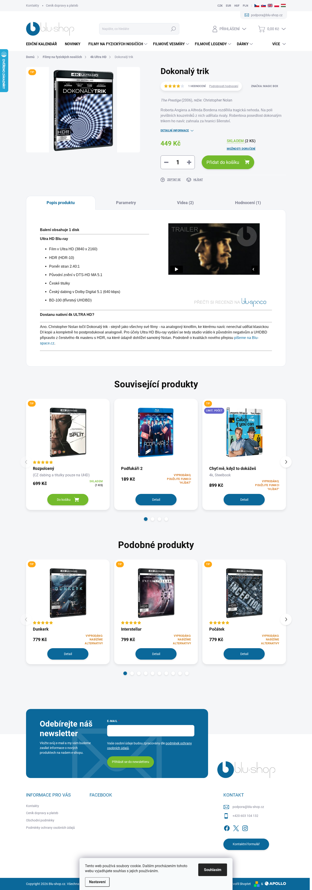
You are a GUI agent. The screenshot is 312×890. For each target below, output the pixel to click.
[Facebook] (226, 827)
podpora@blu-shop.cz (248, 807)
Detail (156, 499)
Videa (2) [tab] (185, 202)
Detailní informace (175, 130)
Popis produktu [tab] (61, 202)
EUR (228, 5)
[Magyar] (283, 5)
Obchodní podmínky (40, 820)
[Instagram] (245, 827)
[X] (236, 827)
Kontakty (32, 5)
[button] (145, 519)
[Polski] (276, 5)
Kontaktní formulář (246, 844)
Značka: (264, 86)
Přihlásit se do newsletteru (130, 762)
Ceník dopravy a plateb (62, 5)
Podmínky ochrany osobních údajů (50, 827)
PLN (245, 5)
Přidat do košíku (222, 162)
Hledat (173, 29)
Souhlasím (212, 870)
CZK (220, 5)
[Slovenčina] (263, 5)
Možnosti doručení (241, 148)
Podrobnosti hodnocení (223, 86)
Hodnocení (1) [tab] (248, 202)
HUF (237, 5)
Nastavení (97, 882)
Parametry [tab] (126, 202)
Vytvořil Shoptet (239, 884)
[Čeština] (256, 5)
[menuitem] (43, 44)
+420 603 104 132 (245, 816)
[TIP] (68, 432)
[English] (270, 5)
